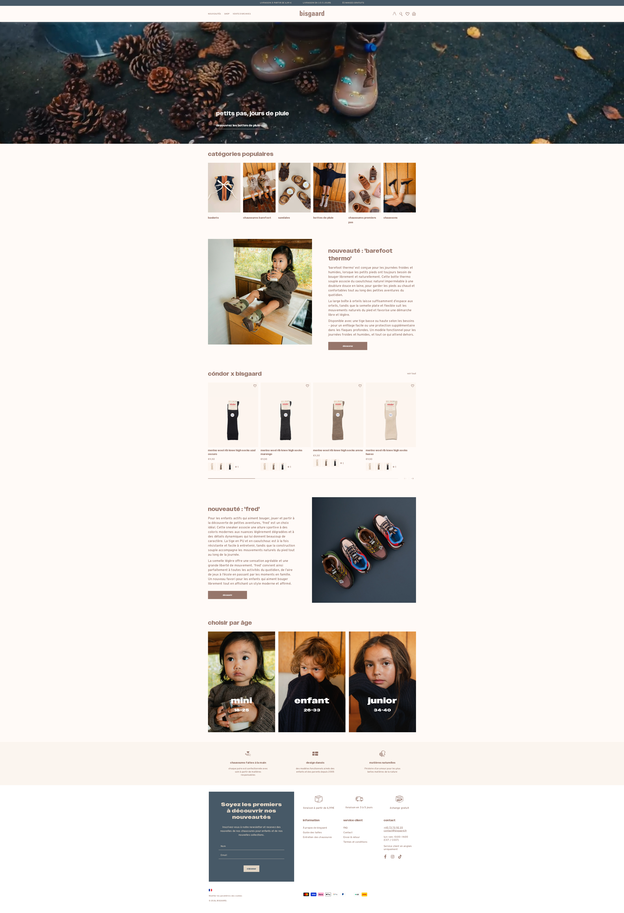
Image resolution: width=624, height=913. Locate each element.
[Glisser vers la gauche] (405, 478)
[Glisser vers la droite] (412, 478)
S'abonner (251, 869)
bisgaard (221, 901)
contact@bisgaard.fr (395, 830)
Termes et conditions (355, 842)
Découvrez (348, 346)
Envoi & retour (351, 837)
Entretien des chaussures (317, 837)
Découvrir (227, 595)
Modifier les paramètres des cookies (225, 896)
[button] (401, 14)
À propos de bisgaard (315, 828)
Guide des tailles (312, 832)
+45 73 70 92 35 (393, 827)
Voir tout (411, 373)
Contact (347, 832)
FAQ (345, 828)
